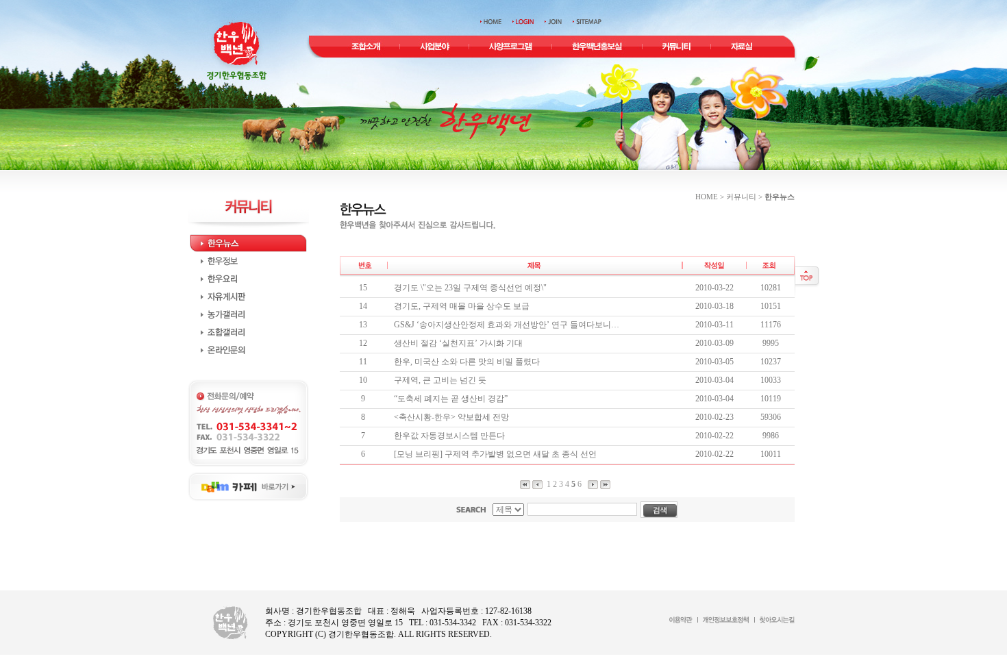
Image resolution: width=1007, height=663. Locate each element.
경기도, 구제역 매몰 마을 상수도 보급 (462, 306)
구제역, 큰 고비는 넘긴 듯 (440, 380)
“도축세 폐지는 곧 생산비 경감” (451, 398)
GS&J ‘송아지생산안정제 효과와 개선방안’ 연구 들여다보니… (506, 324)
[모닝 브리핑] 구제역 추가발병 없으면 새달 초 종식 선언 (495, 454)
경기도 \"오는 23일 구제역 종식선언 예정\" (470, 287)
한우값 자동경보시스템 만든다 (449, 435)
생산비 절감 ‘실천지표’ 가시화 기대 (458, 343)
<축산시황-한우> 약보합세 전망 (451, 417)
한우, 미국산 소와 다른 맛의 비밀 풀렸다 (467, 361)
